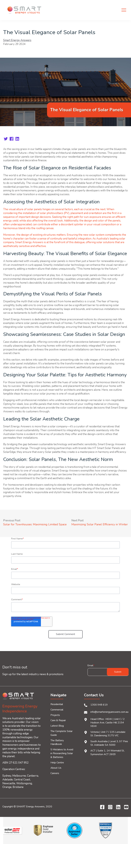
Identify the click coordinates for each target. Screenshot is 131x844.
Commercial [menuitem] (56, 709)
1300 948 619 (99, 704)
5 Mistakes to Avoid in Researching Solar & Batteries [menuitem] (61, 753)
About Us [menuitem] (55, 768)
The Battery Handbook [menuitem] (57, 742)
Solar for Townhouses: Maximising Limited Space (35, 524)
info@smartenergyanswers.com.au (109, 712)
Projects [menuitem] (55, 715)
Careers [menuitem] (54, 773)
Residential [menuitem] (56, 704)
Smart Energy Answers (17, 40)
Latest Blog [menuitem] (57, 726)
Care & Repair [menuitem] (58, 720)
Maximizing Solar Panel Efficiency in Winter (99, 524)
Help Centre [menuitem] (57, 762)
